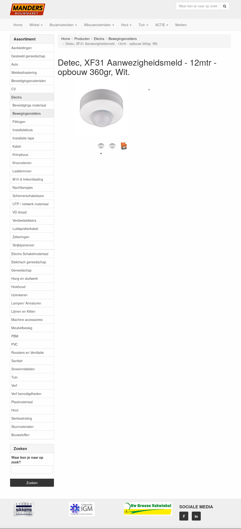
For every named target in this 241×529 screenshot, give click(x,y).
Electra (16, 97)
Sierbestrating (21, 418)
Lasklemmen (22, 171)
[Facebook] (183, 516)
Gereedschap (21, 270)
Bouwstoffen (20, 434)
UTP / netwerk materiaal (30, 203)
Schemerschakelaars (28, 195)
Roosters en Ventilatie (27, 352)
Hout (14, 410)
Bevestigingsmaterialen (28, 80)
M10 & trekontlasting (27, 179)
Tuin (14, 377)
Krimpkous (20, 154)
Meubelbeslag (21, 327)
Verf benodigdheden (26, 393)
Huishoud (18, 286)
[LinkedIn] (196, 516)
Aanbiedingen (21, 47)
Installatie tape (23, 138)
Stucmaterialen (22, 426)
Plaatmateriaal (22, 401)
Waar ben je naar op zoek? (27, 459)
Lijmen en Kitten (23, 311)
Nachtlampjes (22, 187)
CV (13, 89)
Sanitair (17, 360)
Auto (14, 64)
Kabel (16, 146)
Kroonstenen (22, 162)
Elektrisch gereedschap (28, 262)
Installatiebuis (22, 129)
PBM (14, 336)
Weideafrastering (24, 72)
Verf (14, 385)
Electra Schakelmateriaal (29, 253)
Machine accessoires (27, 319)
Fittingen (18, 121)
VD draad (19, 212)
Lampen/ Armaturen (26, 303)
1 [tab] (101, 153)
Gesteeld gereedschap (28, 56)
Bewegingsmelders (26, 113)
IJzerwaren (19, 294)
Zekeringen (20, 236)
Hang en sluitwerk (24, 278)
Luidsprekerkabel (25, 228)
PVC (14, 344)
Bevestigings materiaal (29, 105)
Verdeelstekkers (24, 220)
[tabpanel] (101, 146)
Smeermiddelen (23, 369)
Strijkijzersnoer (23, 245)
